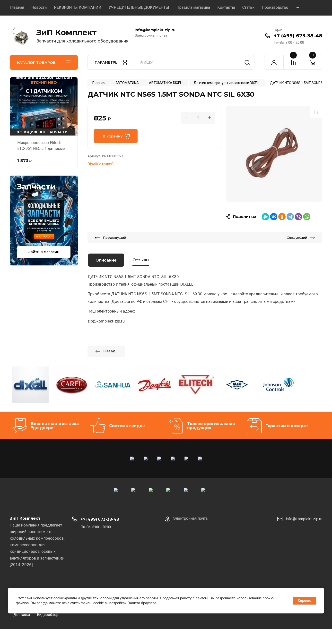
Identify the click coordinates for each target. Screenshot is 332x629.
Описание (106, 260)
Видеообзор (47, 614)
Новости (39, 7)
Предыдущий (114, 237)
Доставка (21, 614)
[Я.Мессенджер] (265, 216)
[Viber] (298, 216)
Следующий (297, 237)
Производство (275, 7)
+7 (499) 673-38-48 (298, 36)
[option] (274, 154)
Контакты (226, 7)
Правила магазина (193, 7)
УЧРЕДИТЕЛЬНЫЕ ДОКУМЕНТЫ (139, 7)
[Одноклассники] (282, 216)
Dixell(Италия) (100, 164)
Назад (109, 351)
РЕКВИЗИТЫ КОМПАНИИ (77, 7)
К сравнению (316, 112)
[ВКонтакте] (273, 216)
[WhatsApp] (306, 216)
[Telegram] (290, 216)
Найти (247, 62)
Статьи (248, 7)
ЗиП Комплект (66, 32)
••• (297, 7)
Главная (17, 7)
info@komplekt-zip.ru (304, 519)
